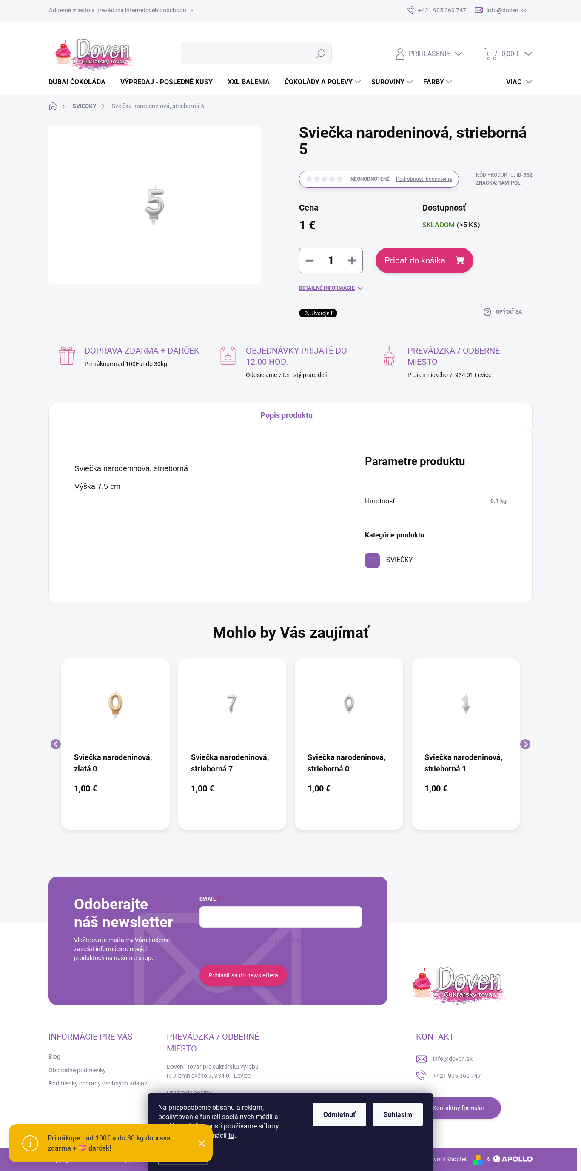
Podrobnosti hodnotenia (424, 179)
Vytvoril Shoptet (446, 1159)
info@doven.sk (453, 1058)
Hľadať (321, 53)
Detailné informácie (327, 288)
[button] (115, 788)
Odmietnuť (339, 1115)
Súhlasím (398, 1115)
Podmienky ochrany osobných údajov (97, 1083)
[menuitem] (80, 82)
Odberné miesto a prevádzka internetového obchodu (117, 10)
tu (231, 1135)
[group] (115, 744)
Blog (54, 1056)
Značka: (498, 183)
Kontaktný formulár (458, 1108)
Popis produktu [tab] (286, 415)
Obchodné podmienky (77, 1070)
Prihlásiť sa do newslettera (243, 975)
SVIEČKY (399, 560)
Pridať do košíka (414, 260)
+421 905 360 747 (457, 1075)
